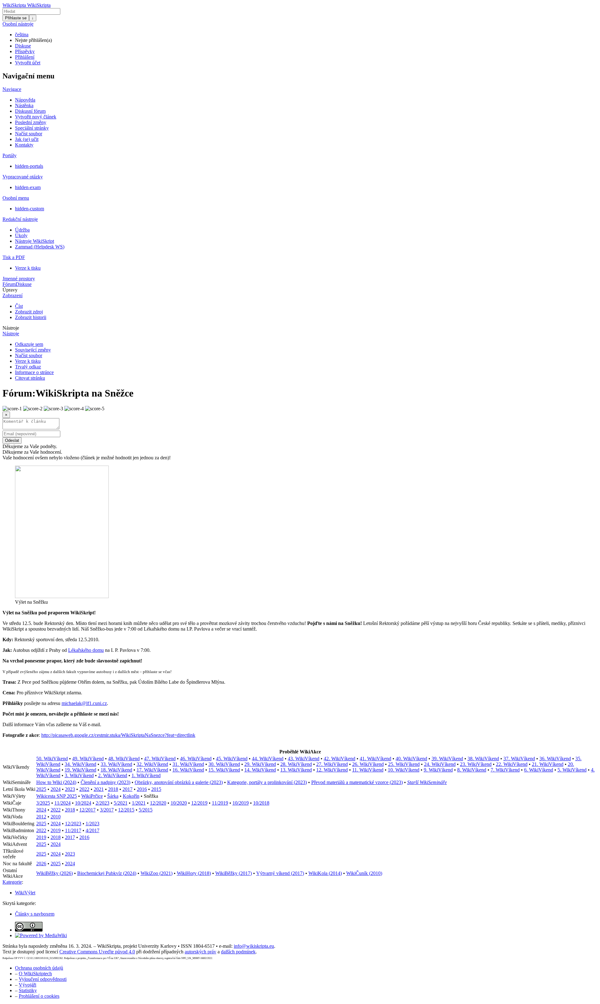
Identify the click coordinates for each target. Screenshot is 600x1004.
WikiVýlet (25, 892)
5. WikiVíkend (572, 769)
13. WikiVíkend (296, 769)
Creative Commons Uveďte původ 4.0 (97, 951)
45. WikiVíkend (232, 758)
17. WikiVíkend (152, 769)
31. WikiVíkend (188, 764)
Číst (19, 306)
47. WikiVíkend (160, 758)
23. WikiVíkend (476, 764)
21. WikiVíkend (547, 764)
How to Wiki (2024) (56, 782)
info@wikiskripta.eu (254, 946)
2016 (142, 789)
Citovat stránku (30, 378)
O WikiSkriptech (35, 973)
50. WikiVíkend (52, 758)
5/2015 (145, 809)
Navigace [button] (11, 89)
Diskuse (23, 45)
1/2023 (92, 823)
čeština (21, 34)
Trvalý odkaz (28, 366)
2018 (113, 789)
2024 (56, 789)
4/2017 (92, 830)
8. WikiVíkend (471, 769)
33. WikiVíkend (116, 764)
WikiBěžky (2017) (233, 873)
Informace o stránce (34, 372)
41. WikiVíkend (375, 758)
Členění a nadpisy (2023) (105, 782)
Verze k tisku (28, 268)
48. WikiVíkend (124, 758)
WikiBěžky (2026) (54, 873)
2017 (127, 789)
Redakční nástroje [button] (20, 219)
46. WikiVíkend (196, 758)
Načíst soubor (28, 133)
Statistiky (28, 990)
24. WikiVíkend (440, 764)
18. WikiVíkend (116, 769)
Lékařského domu (86, 650)
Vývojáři (27, 984)
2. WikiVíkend (112, 775)
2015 (156, 789)
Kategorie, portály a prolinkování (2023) (267, 782)
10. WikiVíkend (403, 769)
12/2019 (199, 803)
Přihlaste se (16, 18)
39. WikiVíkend (447, 758)
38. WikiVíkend (483, 758)
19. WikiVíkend (80, 769)
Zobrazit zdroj (29, 311)
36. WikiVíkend (555, 758)
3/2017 (107, 809)
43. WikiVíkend (303, 758)
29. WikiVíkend (260, 764)
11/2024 (62, 803)
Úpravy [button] (10, 289)
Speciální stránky (32, 128)
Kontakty (24, 144)
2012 (41, 816)
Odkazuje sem (29, 344)
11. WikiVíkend (367, 769)
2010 (56, 816)
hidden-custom (29, 208)
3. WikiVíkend (79, 775)
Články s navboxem (34, 914)
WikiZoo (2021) (156, 873)
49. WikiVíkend (88, 758)
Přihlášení (24, 57)
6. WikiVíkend (538, 769)
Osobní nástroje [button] (17, 24)
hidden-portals (29, 166)
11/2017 (73, 830)
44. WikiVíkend (267, 758)
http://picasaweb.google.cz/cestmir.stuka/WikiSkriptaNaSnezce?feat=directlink (118, 735)
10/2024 (83, 803)
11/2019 (220, 803)
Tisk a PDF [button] (13, 257)
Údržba (22, 229)
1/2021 (139, 803)
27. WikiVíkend (332, 764)
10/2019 (240, 803)
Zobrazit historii (30, 317)
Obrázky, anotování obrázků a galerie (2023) (179, 782)
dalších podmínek (238, 951)
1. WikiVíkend (146, 775)
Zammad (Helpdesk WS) (39, 246)
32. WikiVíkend (152, 764)
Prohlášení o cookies (39, 996)
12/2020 (158, 803)
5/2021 (121, 803)
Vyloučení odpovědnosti (43, 979)
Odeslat (12, 440)
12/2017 (87, 809)
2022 (84, 789)
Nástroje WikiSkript (34, 241)
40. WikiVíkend (411, 758)
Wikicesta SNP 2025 (56, 796)
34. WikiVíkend (80, 764)
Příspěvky (25, 51)
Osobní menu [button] (15, 198)
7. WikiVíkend (505, 769)
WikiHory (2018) (194, 873)
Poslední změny (30, 122)
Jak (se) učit (26, 139)
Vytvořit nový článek (35, 116)
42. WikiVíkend (339, 758)
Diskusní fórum (30, 111)
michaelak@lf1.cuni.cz (84, 703)
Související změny (33, 349)
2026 (41, 863)
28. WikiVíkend (296, 764)
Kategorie (12, 882)
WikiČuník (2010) (364, 873)
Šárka (112, 796)
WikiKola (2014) (325, 873)
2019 (56, 830)
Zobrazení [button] (12, 295)
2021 (99, 789)
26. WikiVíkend (368, 764)
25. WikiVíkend (404, 764)
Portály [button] (9, 155)
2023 (70, 789)
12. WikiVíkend (332, 769)
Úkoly (21, 235)
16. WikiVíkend (188, 769)
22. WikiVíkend (512, 764)
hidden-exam (28, 187)
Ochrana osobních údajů (39, 968)
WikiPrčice (92, 796)
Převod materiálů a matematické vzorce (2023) (357, 782)
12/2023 (73, 823)
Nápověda (25, 99)
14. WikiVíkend (260, 769)
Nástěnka (24, 105)
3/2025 (43, 803)
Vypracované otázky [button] (22, 176)
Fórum (9, 284)
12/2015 (126, 809)
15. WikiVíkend (224, 769)
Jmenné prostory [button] (18, 278)
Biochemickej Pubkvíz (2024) (106, 873)
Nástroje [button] (10, 328)
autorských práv (200, 951)
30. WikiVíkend (224, 764)
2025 (41, 789)
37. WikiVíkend (519, 758)
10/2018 (261, 803)
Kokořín (131, 796)
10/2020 (179, 803)
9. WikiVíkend (438, 769)
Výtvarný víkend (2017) (280, 873)
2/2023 (102, 803)
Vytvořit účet (27, 62)
